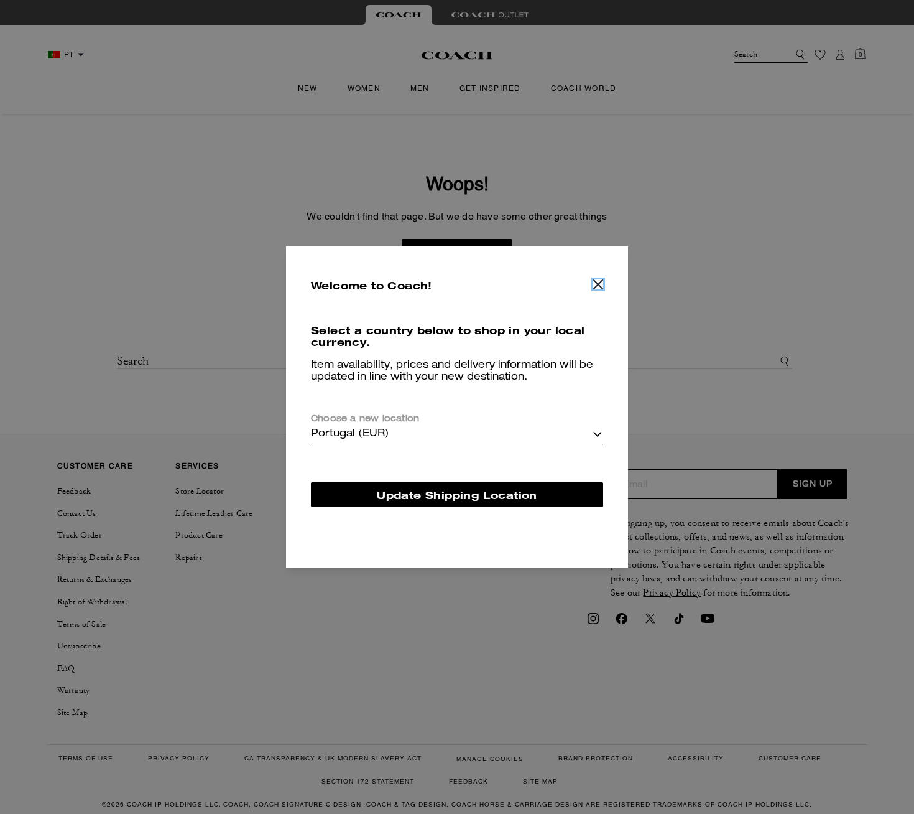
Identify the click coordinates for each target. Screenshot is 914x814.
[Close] (598, 284)
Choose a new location (365, 419)
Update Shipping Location (457, 495)
